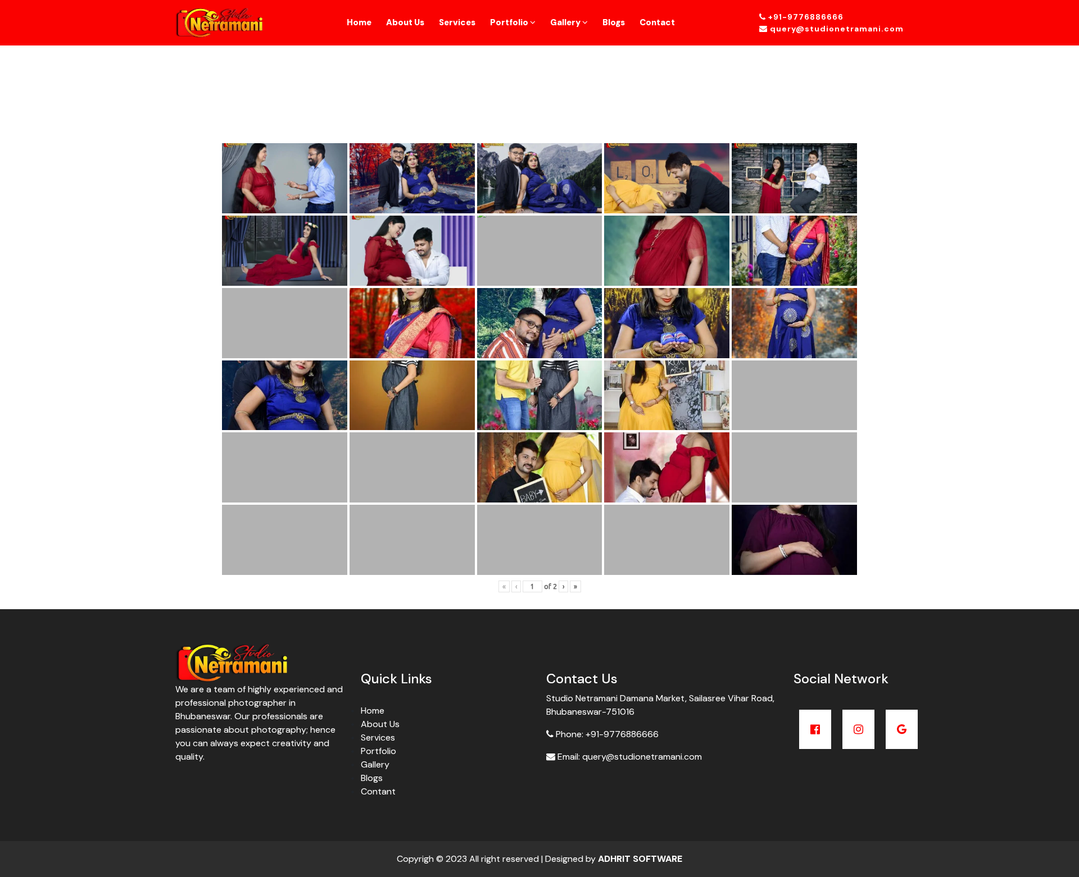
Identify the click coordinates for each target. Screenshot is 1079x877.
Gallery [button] (566, 22)
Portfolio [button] (510, 22)
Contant (378, 791)
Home (359, 22)
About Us (405, 22)
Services (457, 22)
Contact (657, 22)
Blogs (613, 22)
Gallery (375, 764)
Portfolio (378, 751)
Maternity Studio (555, 100)
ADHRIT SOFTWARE (640, 859)
